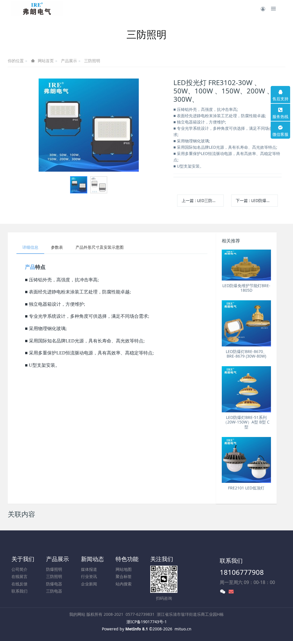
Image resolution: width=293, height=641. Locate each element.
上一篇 (203, 200)
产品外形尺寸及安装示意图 (100, 247)
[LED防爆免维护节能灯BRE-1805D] (246, 265)
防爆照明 (54, 569)
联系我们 (19, 591)
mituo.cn (183, 629)
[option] (88, 125)
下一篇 (257, 200)
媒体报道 (89, 569)
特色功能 (127, 559)
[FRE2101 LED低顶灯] (246, 460)
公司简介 (19, 569)
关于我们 (22, 559)
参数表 (57, 247)
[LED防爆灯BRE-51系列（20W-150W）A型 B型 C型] (246, 389)
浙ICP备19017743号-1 (146, 621)
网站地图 (124, 569)
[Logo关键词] (37, 8)
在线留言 (19, 576)
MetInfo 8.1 (136, 629)
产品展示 (69, 60)
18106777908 (242, 572)
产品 (30, 267)
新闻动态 (92, 559)
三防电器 (54, 591)
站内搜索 (124, 584)
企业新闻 (89, 584)
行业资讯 (89, 576)
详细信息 (30, 247)
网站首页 (46, 61)
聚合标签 (124, 576)
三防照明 (92, 60)
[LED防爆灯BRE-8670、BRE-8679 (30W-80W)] (246, 323)
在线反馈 (19, 584)
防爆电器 (54, 584)
